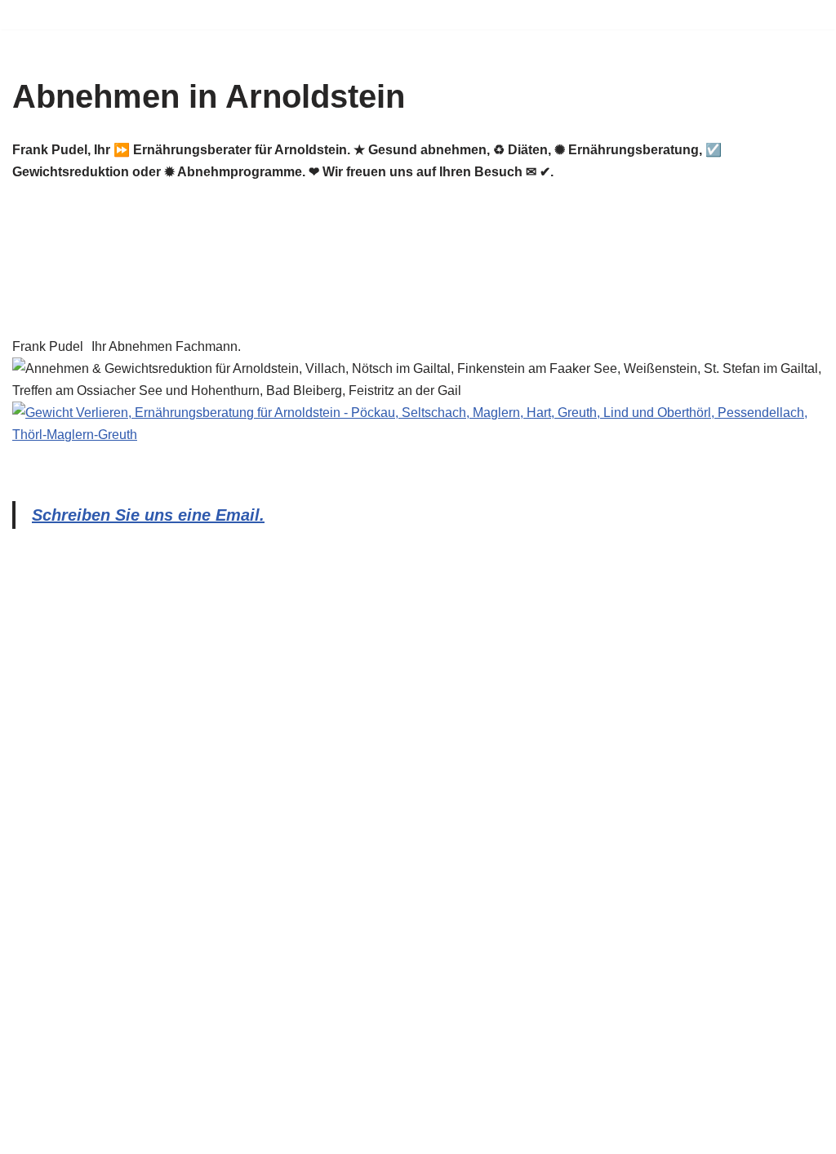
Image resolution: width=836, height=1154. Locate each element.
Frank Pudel (47, 346)
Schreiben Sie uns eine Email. (148, 515)
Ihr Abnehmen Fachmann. (166, 346)
